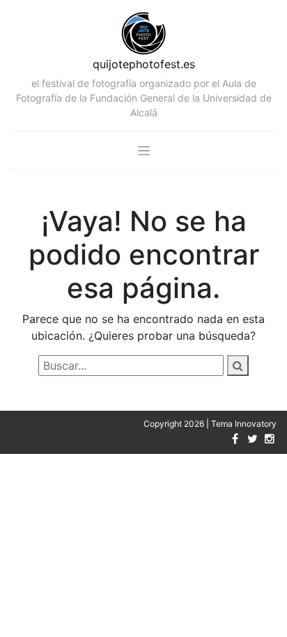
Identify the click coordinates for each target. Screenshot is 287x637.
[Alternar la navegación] (144, 150)
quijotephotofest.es (144, 64)
